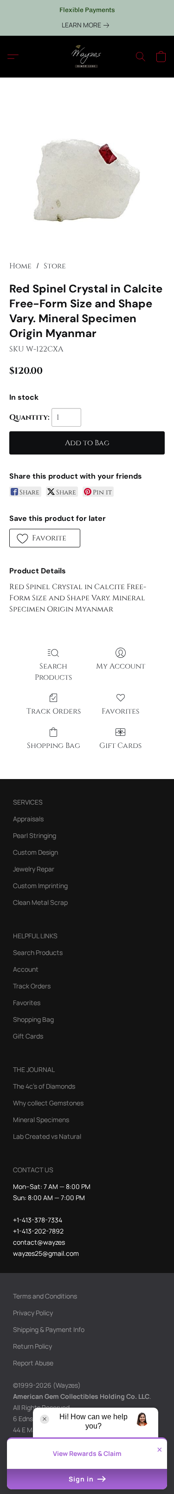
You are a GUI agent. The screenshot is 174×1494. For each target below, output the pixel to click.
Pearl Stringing (34, 835)
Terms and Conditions (45, 1296)
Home (20, 266)
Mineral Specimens (41, 1119)
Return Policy (32, 1346)
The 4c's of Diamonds (44, 1086)
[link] (87, 25)
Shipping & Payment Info (48, 1329)
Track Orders (53, 711)
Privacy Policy (33, 1312)
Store (55, 266)
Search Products (53, 671)
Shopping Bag (53, 746)
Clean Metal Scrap (40, 902)
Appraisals (28, 818)
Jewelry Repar (33, 868)
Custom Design (35, 852)
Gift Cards (120, 746)
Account (26, 969)
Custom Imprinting (40, 885)
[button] (87, 57)
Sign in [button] (82, 1479)
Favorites (120, 711)
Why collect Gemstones (48, 1102)
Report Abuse (33, 1362)
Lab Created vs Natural (47, 1136)
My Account (120, 666)
